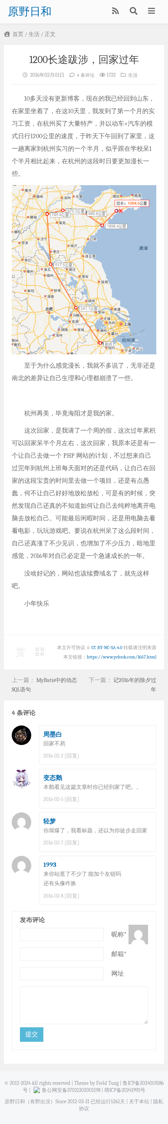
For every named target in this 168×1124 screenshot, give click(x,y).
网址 (117, 973)
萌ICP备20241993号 (124, 1090)
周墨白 (52, 734)
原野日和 (30, 11)
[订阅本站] (116, 11)
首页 (17, 34)
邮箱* (119, 954)
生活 (34, 34)
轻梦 (49, 821)
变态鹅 (52, 777)
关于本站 (139, 1101)
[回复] (71, 755)
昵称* (119, 934)
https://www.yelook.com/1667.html (121, 657)
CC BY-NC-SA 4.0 (106, 647)
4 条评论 (86, 75)
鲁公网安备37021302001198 (71, 1090)
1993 (49, 864)
